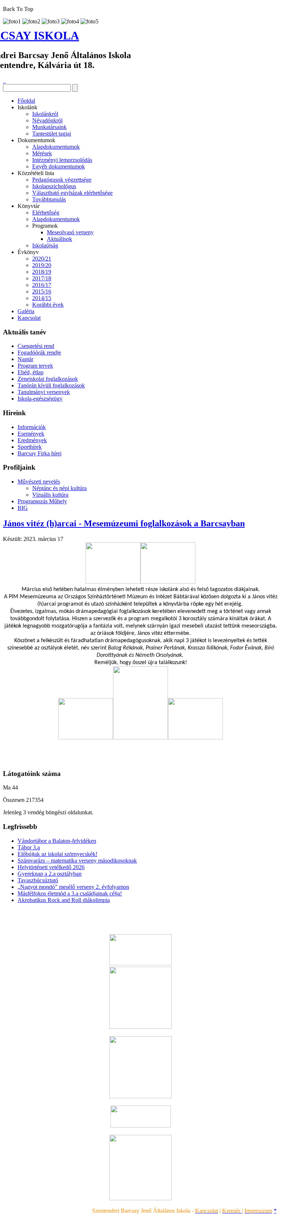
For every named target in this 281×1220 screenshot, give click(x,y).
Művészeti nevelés (39, 481)
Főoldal (26, 101)
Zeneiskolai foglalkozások (48, 379)
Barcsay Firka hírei (39, 453)
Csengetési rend (36, 346)
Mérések (42, 153)
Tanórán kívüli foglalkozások (51, 385)
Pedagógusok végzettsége (61, 180)
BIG (23, 508)
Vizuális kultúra (50, 495)
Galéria (26, 311)
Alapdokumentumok (56, 147)
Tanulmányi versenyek (44, 392)
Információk (32, 427)
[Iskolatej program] (140, 1125)
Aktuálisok (59, 239)
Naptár (25, 359)
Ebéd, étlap (31, 372)
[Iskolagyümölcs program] (140, 1096)
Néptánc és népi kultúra (59, 488)
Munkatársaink (49, 127)
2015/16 (41, 291)
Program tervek (35, 366)
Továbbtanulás (49, 199)
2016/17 (41, 285)
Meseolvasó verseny (70, 232)
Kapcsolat (29, 318)
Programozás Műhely (42, 501)
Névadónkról (47, 120)
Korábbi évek (48, 305)
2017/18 (41, 278)
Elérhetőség (45, 212)
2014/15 (41, 298)
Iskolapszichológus (54, 186)
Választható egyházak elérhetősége (72, 193)
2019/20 (41, 265)
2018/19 (41, 272)
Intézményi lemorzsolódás (62, 160)
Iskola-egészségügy (40, 398)
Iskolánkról (45, 114)
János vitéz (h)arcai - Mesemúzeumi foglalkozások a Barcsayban (124, 523)
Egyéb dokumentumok (58, 166)
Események (31, 434)
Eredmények (32, 440)
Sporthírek (30, 447)
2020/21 (41, 258)
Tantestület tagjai (51, 133)
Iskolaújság (45, 245)
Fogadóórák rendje (39, 352)
